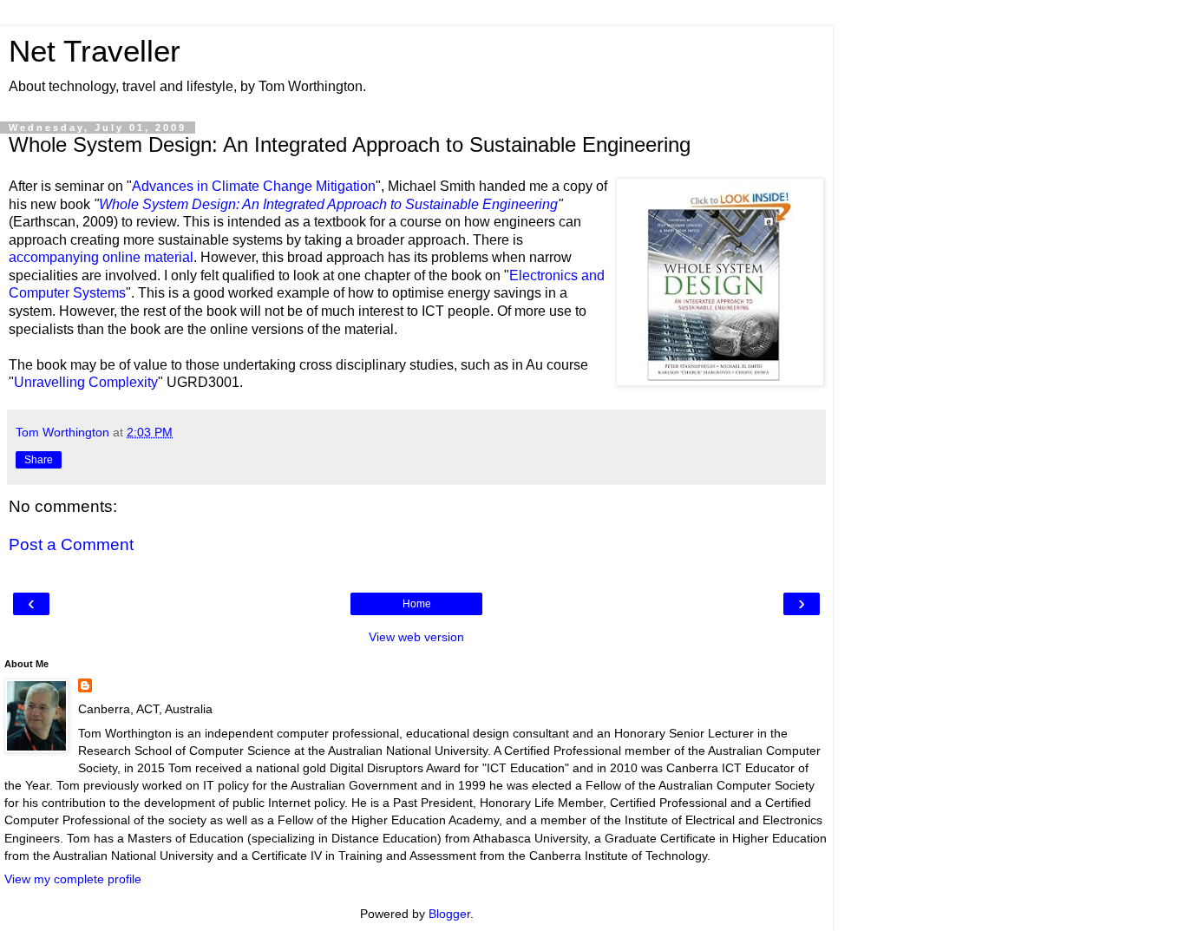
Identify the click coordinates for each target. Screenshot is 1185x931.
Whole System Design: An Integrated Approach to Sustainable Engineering (328, 204)
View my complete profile (72, 879)
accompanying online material (101, 257)
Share (38, 460)
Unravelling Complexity (86, 382)
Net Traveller (94, 51)
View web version (416, 637)
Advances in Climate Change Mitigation (254, 186)
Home (417, 604)
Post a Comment (71, 544)
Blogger (449, 914)
